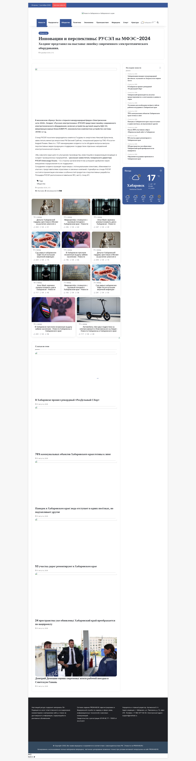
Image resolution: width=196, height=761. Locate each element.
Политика (77, 22)
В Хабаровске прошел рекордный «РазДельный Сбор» (67, 400)
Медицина (116, 22)
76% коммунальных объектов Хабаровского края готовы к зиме (73, 454)
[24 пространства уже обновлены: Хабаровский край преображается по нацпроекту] (76, 596)
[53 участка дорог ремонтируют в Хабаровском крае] (76, 541)
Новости (41, 22)
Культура (135, 22)
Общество (65, 22)
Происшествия (102, 22)
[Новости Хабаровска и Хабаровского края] (98, 13)
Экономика (88, 22)
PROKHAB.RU (154, 749)
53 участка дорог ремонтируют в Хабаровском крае (66, 566)
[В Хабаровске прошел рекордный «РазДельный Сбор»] (76, 375)
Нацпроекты (53, 22)
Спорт (125, 22)
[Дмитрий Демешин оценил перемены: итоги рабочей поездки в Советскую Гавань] (76, 653)
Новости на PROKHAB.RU (134, 746)
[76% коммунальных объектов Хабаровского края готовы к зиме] (76, 429)
